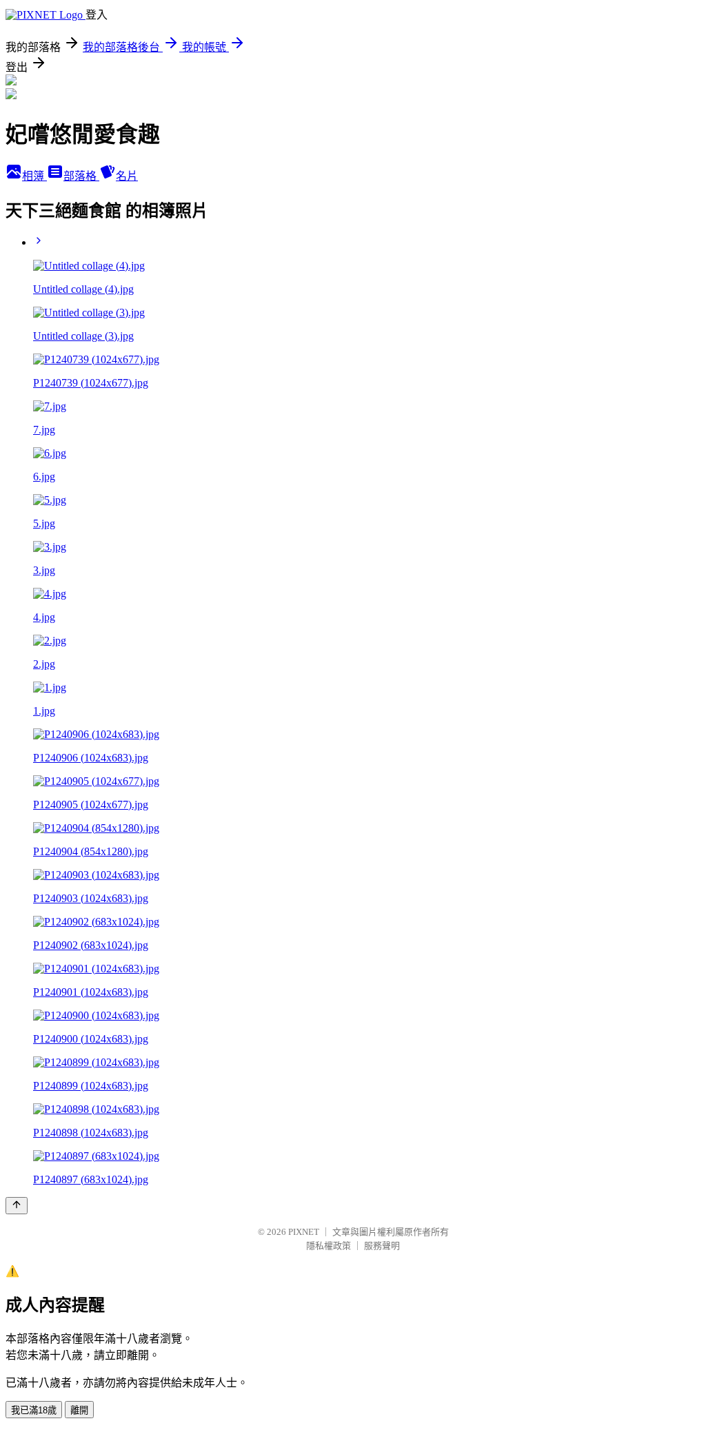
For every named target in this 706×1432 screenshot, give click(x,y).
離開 (79, 1410)
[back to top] (17, 1205)
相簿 (34, 176)
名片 (127, 176)
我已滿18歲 (34, 1410)
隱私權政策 (328, 1245)
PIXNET (303, 1232)
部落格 (81, 176)
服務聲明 (382, 1245)
